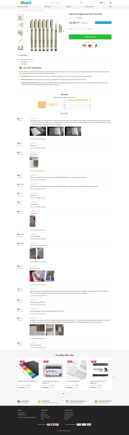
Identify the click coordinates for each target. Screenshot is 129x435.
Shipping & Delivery (69, 415)
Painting (35, 10)
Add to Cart (90, 37)
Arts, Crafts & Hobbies (22, 6)
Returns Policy (44, 415)
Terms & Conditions (45, 417)
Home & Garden (89, 6)
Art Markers (41, 10)
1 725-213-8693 (21, 413)
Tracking (66, 419)
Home (18, 10)
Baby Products (47, 6)
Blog (42, 419)
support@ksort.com (22, 414)
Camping (68, 6)
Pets (110, 6)
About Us (43, 413)
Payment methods (68, 413)
